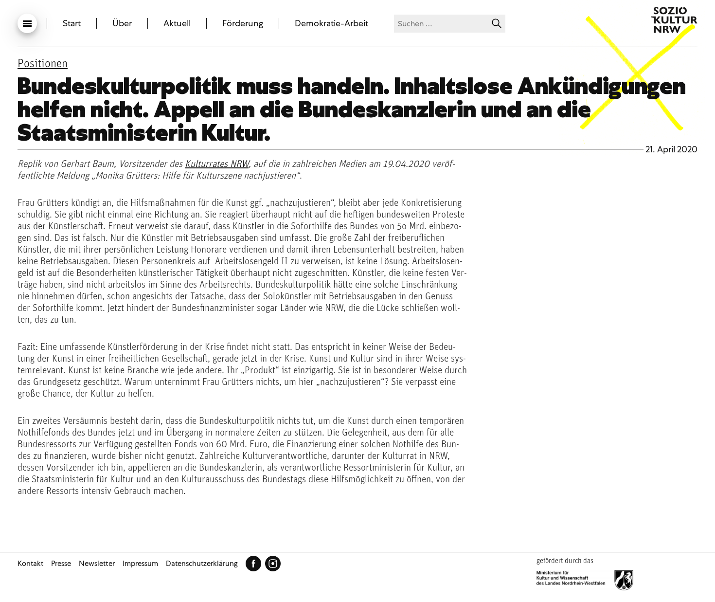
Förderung (242, 23)
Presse (61, 563)
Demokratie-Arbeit (331, 23)
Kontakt (30, 563)
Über (122, 23)
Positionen (43, 64)
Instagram (273, 563)
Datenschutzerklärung (202, 563)
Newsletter (97, 563)
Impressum (140, 563)
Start (72, 23)
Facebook (253, 563)
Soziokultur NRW (674, 20)
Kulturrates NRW (217, 164)
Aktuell (177, 23)
